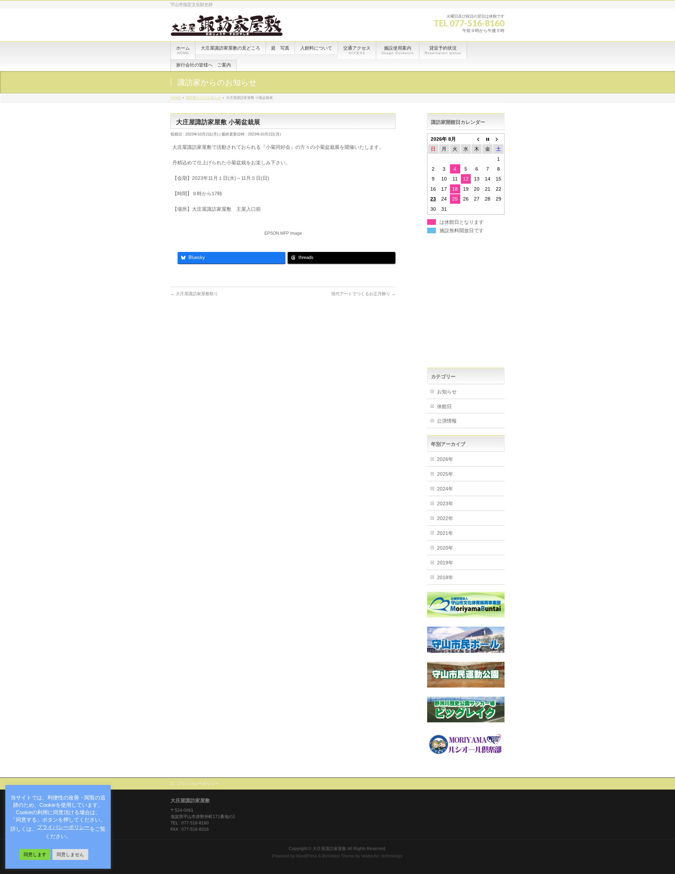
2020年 (445, 548)
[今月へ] (487, 139)
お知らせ (447, 391)
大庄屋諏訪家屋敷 (329, 848)
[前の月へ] (476, 139)
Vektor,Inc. (370, 856)
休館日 (444, 406)
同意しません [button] (70, 854)
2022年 (445, 518)
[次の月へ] (498, 139)
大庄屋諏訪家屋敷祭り (194, 293)
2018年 (445, 577)
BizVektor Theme (338, 856)
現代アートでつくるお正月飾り (363, 293)
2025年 (445, 474)
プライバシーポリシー (198, 783)
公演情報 (447, 421)
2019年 (445, 562)
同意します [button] (35, 854)
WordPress (306, 856)
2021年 (445, 533)
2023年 (445, 503)
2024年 (445, 489)
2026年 (445, 459)
